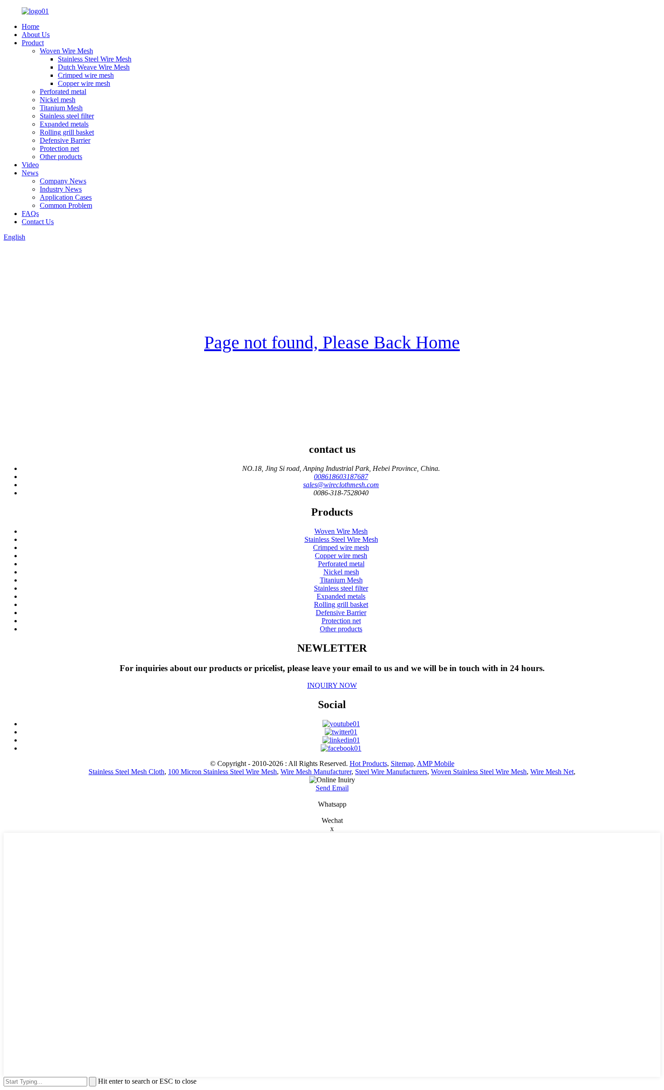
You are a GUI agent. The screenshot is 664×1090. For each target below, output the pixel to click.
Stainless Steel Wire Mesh (94, 59)
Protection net (59, 148)
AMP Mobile (435, 763)
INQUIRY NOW (332, 685)
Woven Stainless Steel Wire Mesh (479, 771)
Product (33, 43)
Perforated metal (63, 91)
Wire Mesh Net (552, 771)
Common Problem (66, 205)
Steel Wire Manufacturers (391, 771)
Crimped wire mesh (86, 75)
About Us (36, 34)
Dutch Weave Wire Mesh (94, 67)
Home (30, 26)
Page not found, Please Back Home (332, 342)
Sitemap (402, 763)
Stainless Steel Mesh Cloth (126, 771)
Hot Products (368, 763)
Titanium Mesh (61, 108)
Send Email (332, 788)
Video (30, 165)
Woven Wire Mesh (66, 51)
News (30, 173)
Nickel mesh (57, 99)
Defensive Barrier (65, 140)
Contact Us (38, 222)
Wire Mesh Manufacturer (316, 771)
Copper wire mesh (84, 83)
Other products (61, 156)
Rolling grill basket (67, 132)
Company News (63, 181)
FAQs (30, 213)
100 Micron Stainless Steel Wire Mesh (222, 771)
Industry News (61, 189)
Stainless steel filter (67, 116)
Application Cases (66, 197)
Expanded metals (64, 124)
